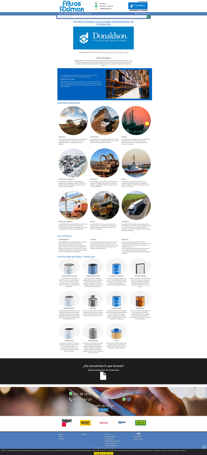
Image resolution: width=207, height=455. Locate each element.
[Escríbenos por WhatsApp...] (124, 399)
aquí (107, 450)
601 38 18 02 (82, 393)
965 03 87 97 (82, 399)
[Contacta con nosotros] (204, 447)
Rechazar (103, 453)
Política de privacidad (110, 436)
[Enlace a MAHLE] (96, 423)
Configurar (109, 453)
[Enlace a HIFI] (78, 423)
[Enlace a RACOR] (133, 423)
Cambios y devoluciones (110, 443)
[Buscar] (148, 16)
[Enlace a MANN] (114, 423)
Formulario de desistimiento (111, 445)
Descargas (74, 13)
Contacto (81, 13)
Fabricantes (67, 13)
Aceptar (96, 453)
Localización (87, 13)
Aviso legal (107, 434)
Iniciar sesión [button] (145, 13)
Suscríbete (103, 410)
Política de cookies (109, 438)
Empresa (60, 13)
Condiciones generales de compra (112, 441)
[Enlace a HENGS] (59, 423)
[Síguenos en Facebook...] (129, 399)
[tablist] (103, 423)
